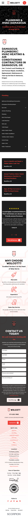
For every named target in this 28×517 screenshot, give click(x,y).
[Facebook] (8, 501)
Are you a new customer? (8, 373)
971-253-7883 (14, 414)
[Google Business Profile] (17, 501)
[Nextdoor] (20, 501)
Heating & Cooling (14, 435)
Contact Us (12, 422)
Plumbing (14, 433)
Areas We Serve (14, 440)
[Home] (13, 2)
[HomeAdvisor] (14, 501)
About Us (14, 430)
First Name (4, 350)
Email (3, 364)
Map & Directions (14, 458)
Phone (3, 359)
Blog (14, 442)
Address (4, 368)
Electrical (14, 437)
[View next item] (16, 235)
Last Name (4, 354)
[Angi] (11, 501)
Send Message (12, 400)
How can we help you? (7, 377)
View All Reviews (12, 240)
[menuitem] (14, 101)
